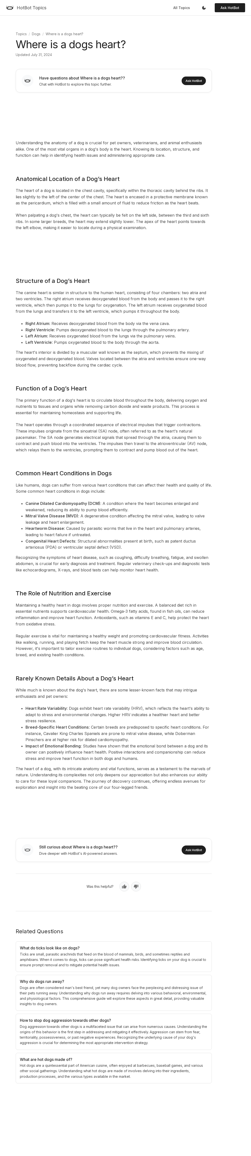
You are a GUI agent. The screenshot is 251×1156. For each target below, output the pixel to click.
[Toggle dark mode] (204, 8)
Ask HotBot (230, 8)
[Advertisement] (114, 115)
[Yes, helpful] (124, 886)
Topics (21, 34)
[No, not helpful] (136, 886)
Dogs (36, 34)
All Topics (181, 8)
